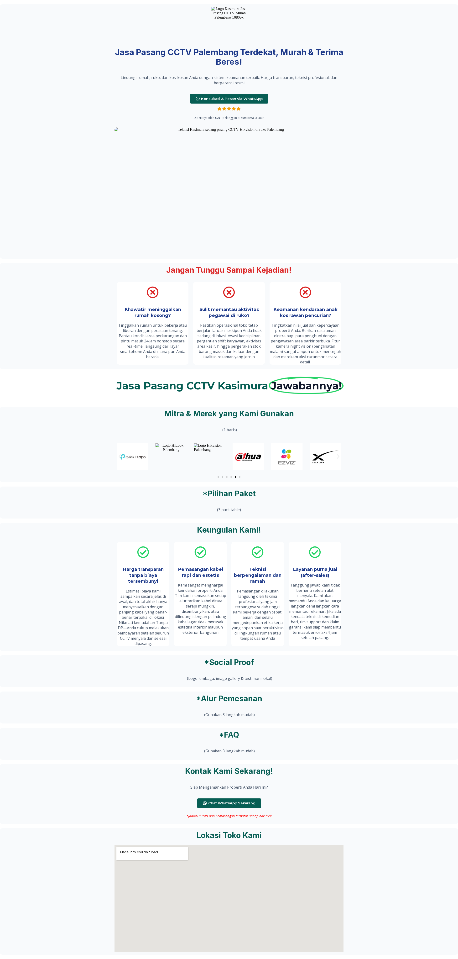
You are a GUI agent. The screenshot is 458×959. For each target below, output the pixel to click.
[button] (120, 457)
